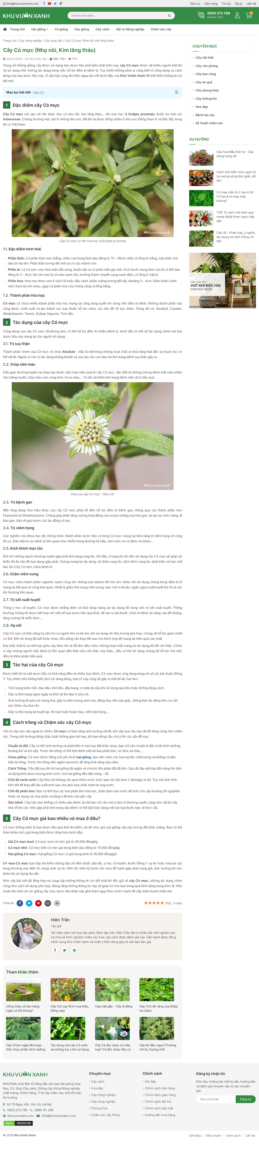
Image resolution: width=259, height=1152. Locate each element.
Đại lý (238, 3)
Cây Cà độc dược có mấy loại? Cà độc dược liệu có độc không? (113, 1049)
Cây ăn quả (204, 82)
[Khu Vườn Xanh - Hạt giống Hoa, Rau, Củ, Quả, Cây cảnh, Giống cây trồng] (26, 15)
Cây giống (81, 29)
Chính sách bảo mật (159, 1108)
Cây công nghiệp (103, 1101)
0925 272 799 (218, 13)
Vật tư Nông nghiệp (130, 29)
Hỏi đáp (150, 1081)
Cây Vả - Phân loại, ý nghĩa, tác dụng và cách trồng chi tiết (236, 237)
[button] (92, 92)
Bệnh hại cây (205, 115)
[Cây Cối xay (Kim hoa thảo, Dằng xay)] (68, 989)
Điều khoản (213, 1135)
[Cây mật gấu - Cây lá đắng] (112, 989)
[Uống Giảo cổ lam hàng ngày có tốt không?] (23, 989)
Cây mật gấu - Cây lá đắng (113, 1006)
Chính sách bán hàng (160, 1088)
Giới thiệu (195, 1135)
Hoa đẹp (202, 107)
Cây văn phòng (207, 66)
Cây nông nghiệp (103, 1095)
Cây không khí (206, 98)
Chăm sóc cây (161, 29)
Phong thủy (99, 1108)
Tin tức (226, 3)
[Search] (168, 15)
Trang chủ (17, 29)
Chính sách (233, 1135)
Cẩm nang (211, 3)
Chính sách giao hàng (160, 1095)
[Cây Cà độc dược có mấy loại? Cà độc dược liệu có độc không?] (112, 1028)
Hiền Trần (59, 58)
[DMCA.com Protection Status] (18, 1123)
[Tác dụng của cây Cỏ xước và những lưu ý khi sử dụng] (68, 1028)
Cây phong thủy (207, 90)
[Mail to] (47, 903)
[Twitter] (28, 903)
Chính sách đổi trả (158, 1101)
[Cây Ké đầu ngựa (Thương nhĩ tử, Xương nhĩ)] (156, 1028)
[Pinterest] (37, 903)
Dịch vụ (195, 3)
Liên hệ (251, 3)
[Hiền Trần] (27, 933)
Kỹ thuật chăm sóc (209, 123)
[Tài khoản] (237, 14)
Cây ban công (206, 74)
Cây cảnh (102, 29)
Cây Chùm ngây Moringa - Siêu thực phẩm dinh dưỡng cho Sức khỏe (25, 1049)
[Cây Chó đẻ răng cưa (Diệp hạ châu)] (156, 989)
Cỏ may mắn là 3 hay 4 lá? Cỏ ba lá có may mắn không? (235, 196)
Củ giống (61, 29)
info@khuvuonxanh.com (22, 3)
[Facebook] (19, 903)
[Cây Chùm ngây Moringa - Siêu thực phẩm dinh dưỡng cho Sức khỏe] (23, 1028)
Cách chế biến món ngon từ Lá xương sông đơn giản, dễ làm (236, 176)
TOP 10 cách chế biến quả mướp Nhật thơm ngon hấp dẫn (235, 217)
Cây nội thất (205, 57)
